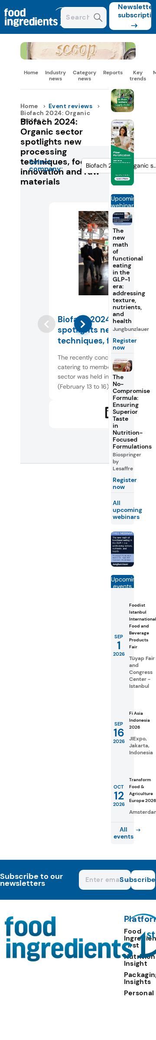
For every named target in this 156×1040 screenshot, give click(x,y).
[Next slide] (83, 324)
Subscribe (143, 879)
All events (123, 833)
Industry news (55, 75)
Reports (113, 72)
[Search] (98, 18)
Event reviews (71, 105)
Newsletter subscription (134, 11)
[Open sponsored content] (78, 57)
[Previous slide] (46, 324)
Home (31, 72)
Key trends (138, 75)
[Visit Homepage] (38, 31)
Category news (84, 75)
